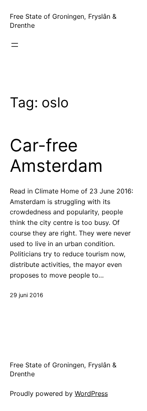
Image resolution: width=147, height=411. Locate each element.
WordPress (91, 393)
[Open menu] (15, 45)
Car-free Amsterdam (56, 155)
